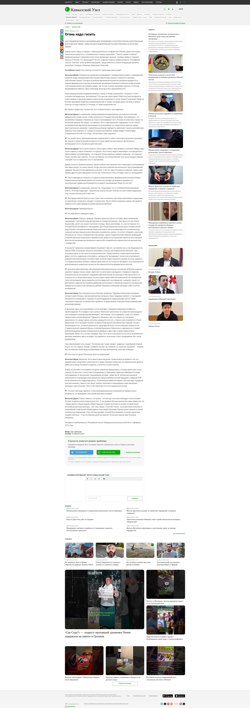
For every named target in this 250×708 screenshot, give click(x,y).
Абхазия (68, 14)
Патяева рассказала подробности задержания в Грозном (165, 114)
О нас (128, 695)
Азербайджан (89, 14)
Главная (67, 27)
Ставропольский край (160, 17)
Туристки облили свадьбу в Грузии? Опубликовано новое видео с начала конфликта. (164, 637)
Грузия (133, 14)
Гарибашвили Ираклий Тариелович (161, 299)
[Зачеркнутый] (99, 478)
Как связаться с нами (139, 695)
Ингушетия (147, 14)
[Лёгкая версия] (177, 2)
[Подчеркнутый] (95, 478)
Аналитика (95, 2)
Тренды (85, 2)
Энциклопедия (108, 2)
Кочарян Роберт (154, 272)
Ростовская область (125, 17)
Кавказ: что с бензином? (75, 23)
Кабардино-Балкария (158, 14)
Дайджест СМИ (76, 27)
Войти (181, 9)
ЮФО (77, 20)
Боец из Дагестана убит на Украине (80, 519)
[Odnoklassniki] (61, 47)
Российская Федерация (111, 17)
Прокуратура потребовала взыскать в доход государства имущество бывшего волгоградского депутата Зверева (164, 225)
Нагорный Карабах (97, 17)
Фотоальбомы (147, 2)
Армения (97, 14)
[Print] (61, 57)
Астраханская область (108, 14)
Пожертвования (153, 695)
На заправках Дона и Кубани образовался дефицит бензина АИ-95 (79, 563)
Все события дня (179, 533)
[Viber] (61, 41)
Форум (120, 2)
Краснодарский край (84, 17)
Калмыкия (169, 14)
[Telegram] (61, 34)
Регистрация (92, 498)
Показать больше (125, 683)
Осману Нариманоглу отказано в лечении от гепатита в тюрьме (108, 563)
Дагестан (139, 14)
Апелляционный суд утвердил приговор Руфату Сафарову (168, 563)
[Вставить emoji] (104, 478)
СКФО (150, 17)
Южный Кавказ (70, 20)
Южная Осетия (178, 17)
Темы (77, 2)
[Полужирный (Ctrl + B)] (87, 478)
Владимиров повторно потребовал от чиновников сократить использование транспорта (89, 529)
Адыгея (81, 14)
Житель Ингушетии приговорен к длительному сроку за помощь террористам (151, 529)
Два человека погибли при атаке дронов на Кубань (138, 563)
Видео (136, 2)
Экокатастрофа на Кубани (176, 23)
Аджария (74, 14)
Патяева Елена (153, 326)
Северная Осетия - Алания (140, 17)
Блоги (128, 2)
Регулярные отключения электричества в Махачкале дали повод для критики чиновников (163, 36)
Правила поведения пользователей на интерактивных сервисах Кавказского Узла (106, 703)
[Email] (61, 54)
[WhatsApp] (61, 37)
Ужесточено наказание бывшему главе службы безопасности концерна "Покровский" (153, 520)
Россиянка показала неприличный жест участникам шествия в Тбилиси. (161, 678)
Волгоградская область (122, 14)
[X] (61, 44)
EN (184, 2)
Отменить (134, 498)
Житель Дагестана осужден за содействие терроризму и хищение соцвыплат (164, 187)
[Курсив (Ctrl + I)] (91, 478)
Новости (68, 2)
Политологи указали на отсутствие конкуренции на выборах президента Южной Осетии (165, 77)
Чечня (169, 17)
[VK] (61, 31)
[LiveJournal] (61, 51)
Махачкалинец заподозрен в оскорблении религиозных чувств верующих (164, 151)
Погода (159, 2)
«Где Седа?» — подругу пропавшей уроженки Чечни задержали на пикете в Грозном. (98, 634)
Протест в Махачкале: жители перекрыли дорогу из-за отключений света (164, 602)
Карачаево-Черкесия (71, 17)
